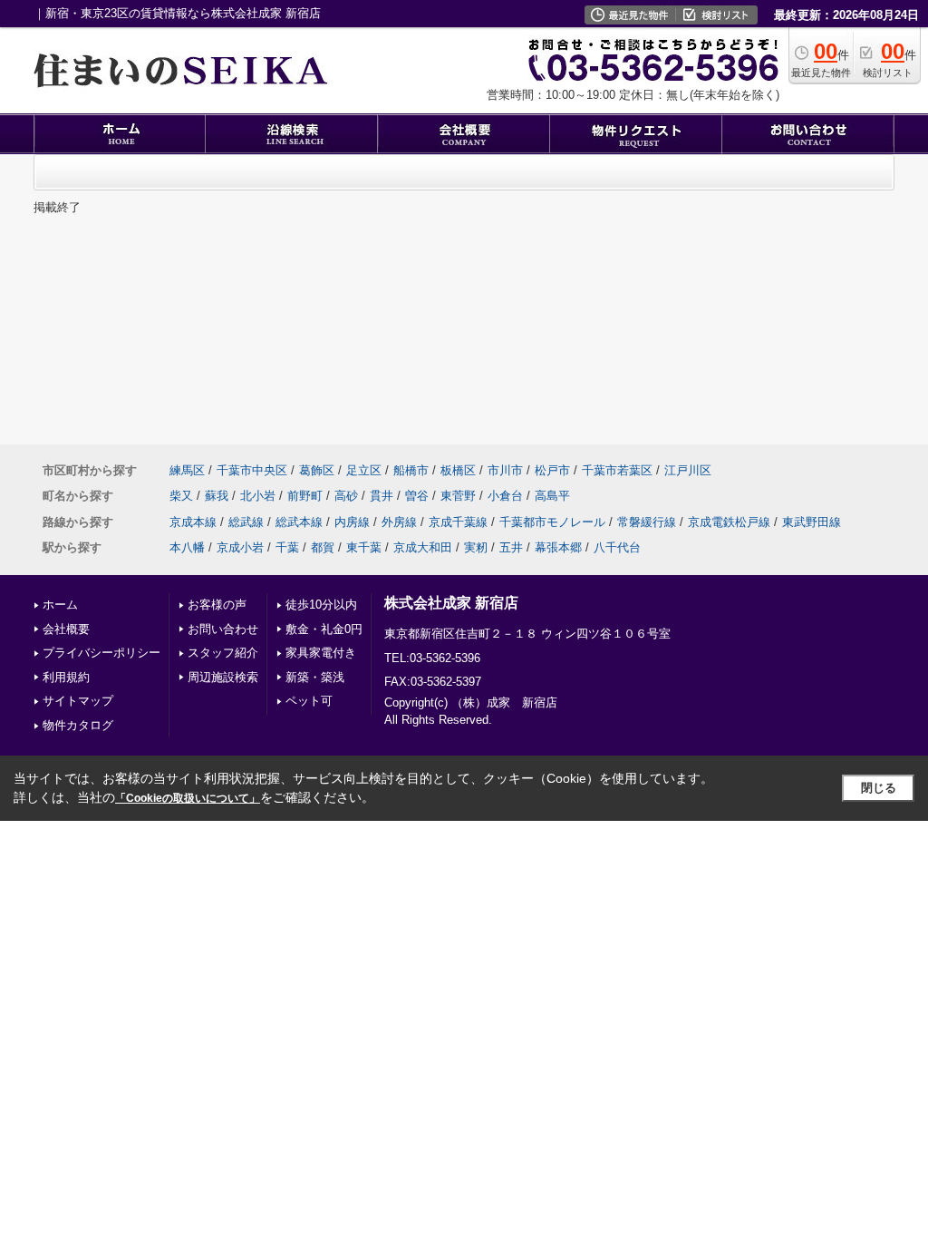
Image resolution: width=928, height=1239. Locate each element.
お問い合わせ (223, 629)
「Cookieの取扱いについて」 (187, 798)
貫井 (381, 495)
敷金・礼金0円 (323, 629)
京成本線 (193, 522)
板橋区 (458, 470)
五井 (511, 547)
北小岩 (258, 495)
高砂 (346, 495)
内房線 (352, 522)
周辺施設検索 (223, 677)
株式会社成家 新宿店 (451, 602)
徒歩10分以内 (321, 604)
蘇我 (216, 495)
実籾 (476, 547)
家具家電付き (320, 652)
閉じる (878, 788)
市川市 (505, 470)
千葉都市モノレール (552, 522)
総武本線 (299, 522)
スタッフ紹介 (223, 652)
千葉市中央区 (252, 470)
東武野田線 (811, 522)
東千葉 (364, 547)
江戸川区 (687, 470)
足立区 (364, 470)
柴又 (181, 495)
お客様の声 (217, 604)
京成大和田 (422, 547)
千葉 (287, 547)
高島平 (552, 495)
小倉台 (505, 495)
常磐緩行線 (646, 522)
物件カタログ (78, 725)
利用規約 (66, 677)
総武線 (246, 522)
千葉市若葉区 (617, 470)
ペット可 (309, 700)
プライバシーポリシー (101, 652)
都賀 (322, 547)
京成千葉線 (458, 522)
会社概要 (66, 629)
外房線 (399, 522)
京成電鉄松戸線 (729, 522)
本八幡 (187, 547)
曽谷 (417, 495)
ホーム (60, 604)
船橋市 (411, 470)
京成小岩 (240, 547)
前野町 (305, 495)
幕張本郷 (558, 547)
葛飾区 (316, 470)
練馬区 (187, 470)
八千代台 (617, 547)
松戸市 (552, 470)
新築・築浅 (314, 677)
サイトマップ (78, 700)
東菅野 (458, 495)
